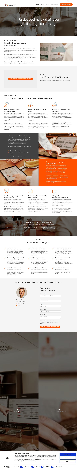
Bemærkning (42, 314)
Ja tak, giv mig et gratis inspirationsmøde (50, 326)
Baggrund (17, 411)
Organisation (42, 294)
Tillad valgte (67, 457)
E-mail (19, 305)
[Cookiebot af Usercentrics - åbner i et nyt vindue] (7, 467)
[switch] (32, 467)
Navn (41, 299)
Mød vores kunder (57, 411)
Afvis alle (67, 461)
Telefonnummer (43, 309)
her (42, 323)
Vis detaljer (58, 466)
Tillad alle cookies (67, 454)
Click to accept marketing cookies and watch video (20, 78)
